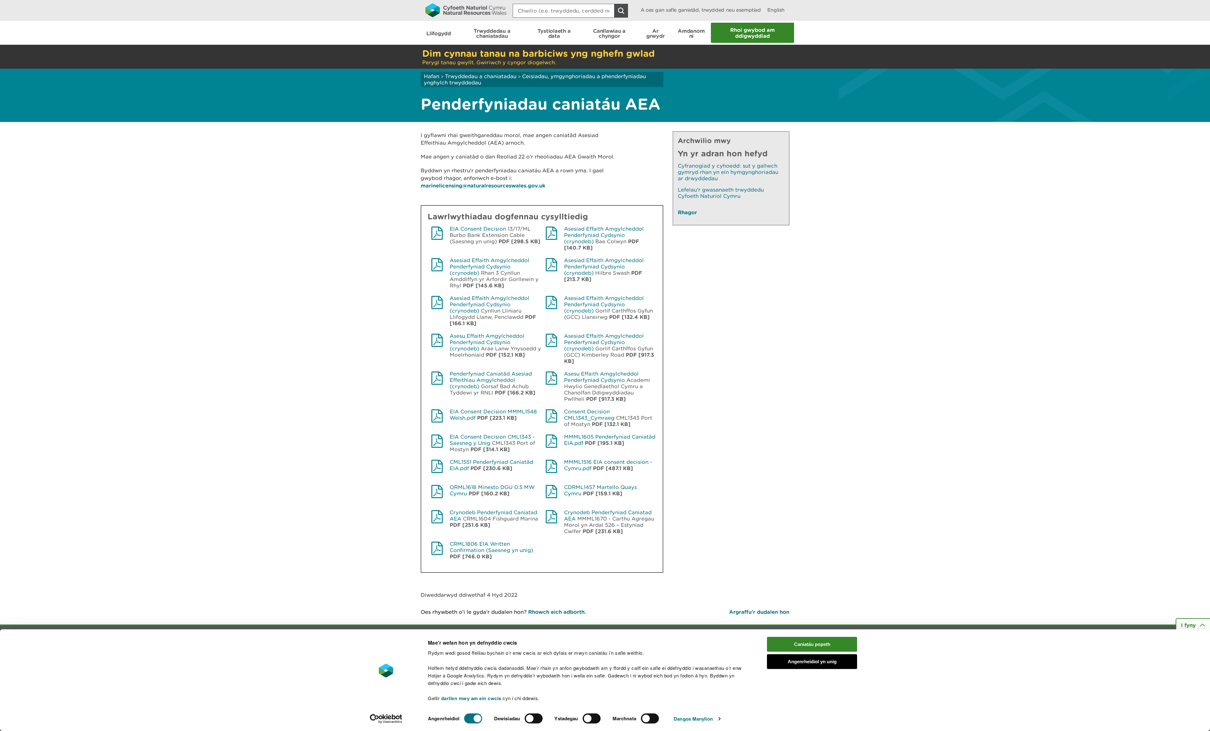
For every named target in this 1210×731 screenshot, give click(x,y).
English (776, 10)
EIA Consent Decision (478, 229)
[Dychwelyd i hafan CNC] (465, 10)
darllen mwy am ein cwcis (471, 698)
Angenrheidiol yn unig (812, 661)
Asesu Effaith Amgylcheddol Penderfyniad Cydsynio (601, 377)
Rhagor (687, 212)
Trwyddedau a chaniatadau (480, 76)
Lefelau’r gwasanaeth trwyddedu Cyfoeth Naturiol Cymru (721, 193)
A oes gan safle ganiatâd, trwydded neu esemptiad (701, 10)
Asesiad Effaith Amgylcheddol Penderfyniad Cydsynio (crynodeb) (604, 235)
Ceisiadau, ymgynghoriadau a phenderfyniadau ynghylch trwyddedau (535, 79)
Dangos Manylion (693, 718)
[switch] (534, 718)
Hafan (431, 76)
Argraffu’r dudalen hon (759, 612)
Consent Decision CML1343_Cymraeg (589, 414)
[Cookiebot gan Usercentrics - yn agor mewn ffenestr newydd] (386, 718)
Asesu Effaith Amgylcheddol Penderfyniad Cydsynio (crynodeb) (487, 342)
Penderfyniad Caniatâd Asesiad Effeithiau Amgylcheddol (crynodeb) (491, 380)
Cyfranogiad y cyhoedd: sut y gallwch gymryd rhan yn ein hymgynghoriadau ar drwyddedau (728, 172)
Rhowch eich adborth (556, 612)
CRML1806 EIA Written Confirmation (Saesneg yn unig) (491, 547)
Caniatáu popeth (812, 644)
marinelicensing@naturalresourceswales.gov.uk (483, 185)
